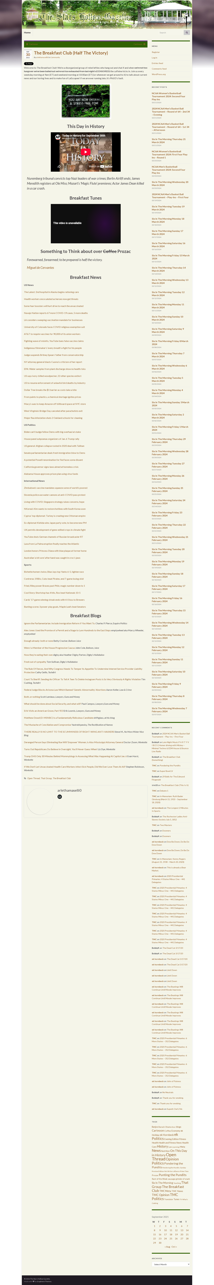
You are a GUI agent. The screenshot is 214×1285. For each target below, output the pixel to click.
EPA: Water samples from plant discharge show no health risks (55, 368)
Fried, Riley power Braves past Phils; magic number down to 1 (54, 585)
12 (176, 1230)
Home (27, 32)
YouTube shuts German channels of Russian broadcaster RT (53, 536)
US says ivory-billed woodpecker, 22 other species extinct (52, 375)
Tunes (176, 1199)
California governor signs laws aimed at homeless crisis (51, 466)
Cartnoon (33, 44)
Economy (175, 1130)
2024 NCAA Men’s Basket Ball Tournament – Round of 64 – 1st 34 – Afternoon (170, 126)
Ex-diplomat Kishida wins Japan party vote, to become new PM (55, 522)
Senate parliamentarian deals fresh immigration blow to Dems (54, 452)
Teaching (177, 1183)
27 (182, 1238)
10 (165, 1230)
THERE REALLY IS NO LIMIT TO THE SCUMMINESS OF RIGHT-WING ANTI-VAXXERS (69, 731)
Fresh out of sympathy (35, 661)
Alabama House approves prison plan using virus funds (51, 473)
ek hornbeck (158, 808)
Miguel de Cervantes (40, 268)
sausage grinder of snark (179, 1179)
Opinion (172, 1159)
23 (160, 1238)
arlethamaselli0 (42, 57)
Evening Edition (171, 1139)
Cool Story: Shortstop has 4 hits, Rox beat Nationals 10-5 (52, 592)
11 (171, 1230)
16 (160, 1234)
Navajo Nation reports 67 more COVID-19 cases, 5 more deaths (56, 313)
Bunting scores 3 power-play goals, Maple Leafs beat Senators (55, 606)
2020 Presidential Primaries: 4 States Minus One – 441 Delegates (168, 879)
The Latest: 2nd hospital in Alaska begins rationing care (51, 292)
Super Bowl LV (166, 771)
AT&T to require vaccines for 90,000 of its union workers (52, 334)
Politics (158, 1163)
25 (171, 1238)
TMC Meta (165, 1191)
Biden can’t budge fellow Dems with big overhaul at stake (52, 431)
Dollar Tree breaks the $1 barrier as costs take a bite (50, 389)
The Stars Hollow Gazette (107, 17)
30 (160, 1242)
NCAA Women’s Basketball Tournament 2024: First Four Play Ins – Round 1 (170, 154)
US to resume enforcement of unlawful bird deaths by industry (54, 382)
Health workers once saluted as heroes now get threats (51, 299)
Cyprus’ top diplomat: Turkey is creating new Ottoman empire (54, 515)
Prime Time (184, 1171)
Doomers (166, 830)
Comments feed (159, 68)
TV (181, 1199)
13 (182, 1230)
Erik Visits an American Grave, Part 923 (43, 710)
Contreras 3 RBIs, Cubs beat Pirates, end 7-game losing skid (54, 578)
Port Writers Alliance (172, 1171)
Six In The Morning (162, 1182)
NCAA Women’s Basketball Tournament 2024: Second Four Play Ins (168, 96)
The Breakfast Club (62, 778)
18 (171, 1234)
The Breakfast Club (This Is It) (175, 785)
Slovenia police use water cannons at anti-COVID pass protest (54, 494)
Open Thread (33, 778)
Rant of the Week (159, 1179)
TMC (154, 765)
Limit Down (172, 970)
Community (55, 57)
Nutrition (165, 1151)
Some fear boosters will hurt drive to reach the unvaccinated (53, 306)
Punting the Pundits (172, 1175)
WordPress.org (159, 74)
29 (154, 1242)
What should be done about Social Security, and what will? (52, 703)
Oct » (174, 1246)
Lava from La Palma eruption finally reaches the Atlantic (51, 543)
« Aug (167, 1246)
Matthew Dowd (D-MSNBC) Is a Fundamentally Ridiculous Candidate (58, 717)
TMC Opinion (160, 1195)
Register (156, 52)
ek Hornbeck (167, 1134)
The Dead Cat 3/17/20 (172, 948)
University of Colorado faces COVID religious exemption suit (54, 327)
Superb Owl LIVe (174, 1109)
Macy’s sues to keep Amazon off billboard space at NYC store (55, 403)
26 (176, 1238)
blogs (178, 1127)
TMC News (177, 1191)
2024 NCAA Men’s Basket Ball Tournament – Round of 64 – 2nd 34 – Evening (171, 111)
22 (154, 1238)
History (162, 1146)
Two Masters (166, 825)
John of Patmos (174, 1081)
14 (187, 1230)
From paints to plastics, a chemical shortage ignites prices (52, 396)
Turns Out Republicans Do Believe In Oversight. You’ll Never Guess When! (60, 749)
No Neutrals (167, 1092)
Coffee (167, 1131)
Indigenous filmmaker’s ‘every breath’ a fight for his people (53, 347)
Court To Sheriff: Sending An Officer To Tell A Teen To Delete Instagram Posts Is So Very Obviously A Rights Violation (82, 679)
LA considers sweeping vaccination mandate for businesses (53, 320)
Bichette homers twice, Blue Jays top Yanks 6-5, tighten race (54, 571)
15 (154, 1234)
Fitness (182, 1139)
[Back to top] (207, 1278)
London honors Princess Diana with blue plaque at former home (55, 550)
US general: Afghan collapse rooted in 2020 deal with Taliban (54, 445)
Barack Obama (165, 1127)
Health (155, 1142)
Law (170, 1147)
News (156, 1150)
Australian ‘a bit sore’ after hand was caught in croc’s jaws (52, 557)
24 (165, 1238)
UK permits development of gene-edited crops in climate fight (55, 529)
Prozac (155, 1175)
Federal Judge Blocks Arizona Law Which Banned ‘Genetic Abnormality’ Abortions (65, 689)
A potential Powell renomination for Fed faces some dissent (53, 459)
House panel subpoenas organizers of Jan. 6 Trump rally (51, 438)
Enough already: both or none (38, 640)
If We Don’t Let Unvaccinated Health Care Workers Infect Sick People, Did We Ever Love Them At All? (75, 766)
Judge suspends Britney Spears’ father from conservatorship (54, 354)
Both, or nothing (32, 696)
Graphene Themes (44, 1281)
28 (187, 1238)
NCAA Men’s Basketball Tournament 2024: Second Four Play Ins (168, 169)
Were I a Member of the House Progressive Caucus (49, 647)
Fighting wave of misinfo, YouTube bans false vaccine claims (54, 340)
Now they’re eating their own (38, 654)
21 (187, 1234)
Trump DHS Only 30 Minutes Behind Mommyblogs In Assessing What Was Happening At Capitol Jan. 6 (75, 756)
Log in (154, 57)
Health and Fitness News (170, 1142)
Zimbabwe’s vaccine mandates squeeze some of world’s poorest (55, 487)
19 (176, 1234)
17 (165, 1234)
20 (182, 1234)
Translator (168, 1199)
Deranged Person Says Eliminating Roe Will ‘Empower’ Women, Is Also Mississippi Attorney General (73, 742)
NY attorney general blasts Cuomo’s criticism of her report (53, 361)
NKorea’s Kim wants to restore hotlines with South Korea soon (55, 508)
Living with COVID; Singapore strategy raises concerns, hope (54, 501)
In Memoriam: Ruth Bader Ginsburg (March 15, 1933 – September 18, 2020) (170, 799)
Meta (182, 1146)
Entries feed (157, 63)
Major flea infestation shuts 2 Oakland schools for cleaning (53, 417)
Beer (174, 1127)
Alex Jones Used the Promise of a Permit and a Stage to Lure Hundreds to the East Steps (67, 630)
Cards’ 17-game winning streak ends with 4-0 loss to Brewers (54, 599)
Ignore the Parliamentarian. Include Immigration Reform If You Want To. (59, 623)
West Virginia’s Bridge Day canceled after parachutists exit (53, 410)
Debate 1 (164, 790)
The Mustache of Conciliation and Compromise (47, 724)
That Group (46, 778)
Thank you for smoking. (173, 1098)
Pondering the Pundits (170, 765)
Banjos (155, 1127)
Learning (175, 1147)
